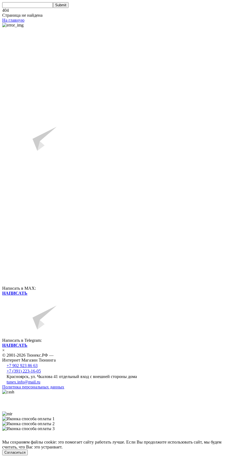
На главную (13, 20)
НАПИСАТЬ (14, 293)
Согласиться (15, 452)
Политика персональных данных (33, 387)
